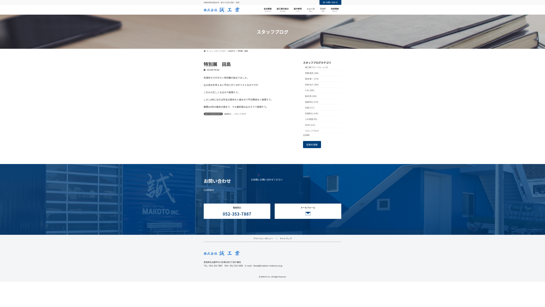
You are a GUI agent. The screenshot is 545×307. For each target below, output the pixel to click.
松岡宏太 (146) (311, 113)
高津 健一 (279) (312, 78)
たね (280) (309, 90)
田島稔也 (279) (311, 101)
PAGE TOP (531, 295)
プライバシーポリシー (263, 238)
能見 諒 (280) (311, 96)
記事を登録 (312, 144)
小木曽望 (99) (311, 119)
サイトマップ (286, 238)
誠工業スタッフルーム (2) (316, 67)
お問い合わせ (332, 2)
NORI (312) (310, 125)
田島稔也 (227, 114)
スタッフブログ (240, 114)
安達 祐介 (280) (312, 84)
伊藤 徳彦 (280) (312, 73)
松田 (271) (309, 107)
